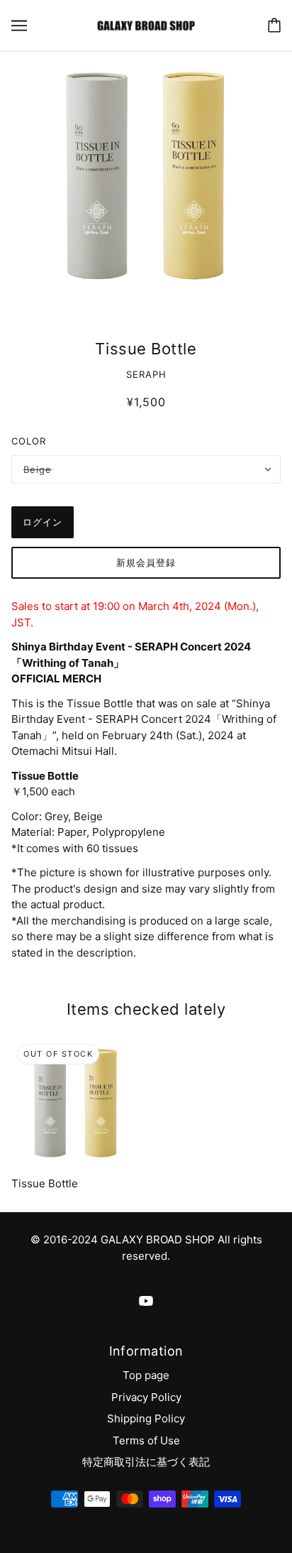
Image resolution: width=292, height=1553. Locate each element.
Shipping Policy (146, 1418)
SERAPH (146, 374)
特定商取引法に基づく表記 (146, 1461)
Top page (146, 1375)
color (28, 441)
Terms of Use (146, 1440)
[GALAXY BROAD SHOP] (145, 24)
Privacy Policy (146, 1397)
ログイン (42, 522)
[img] (146, 1301)
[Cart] (274, 25)
